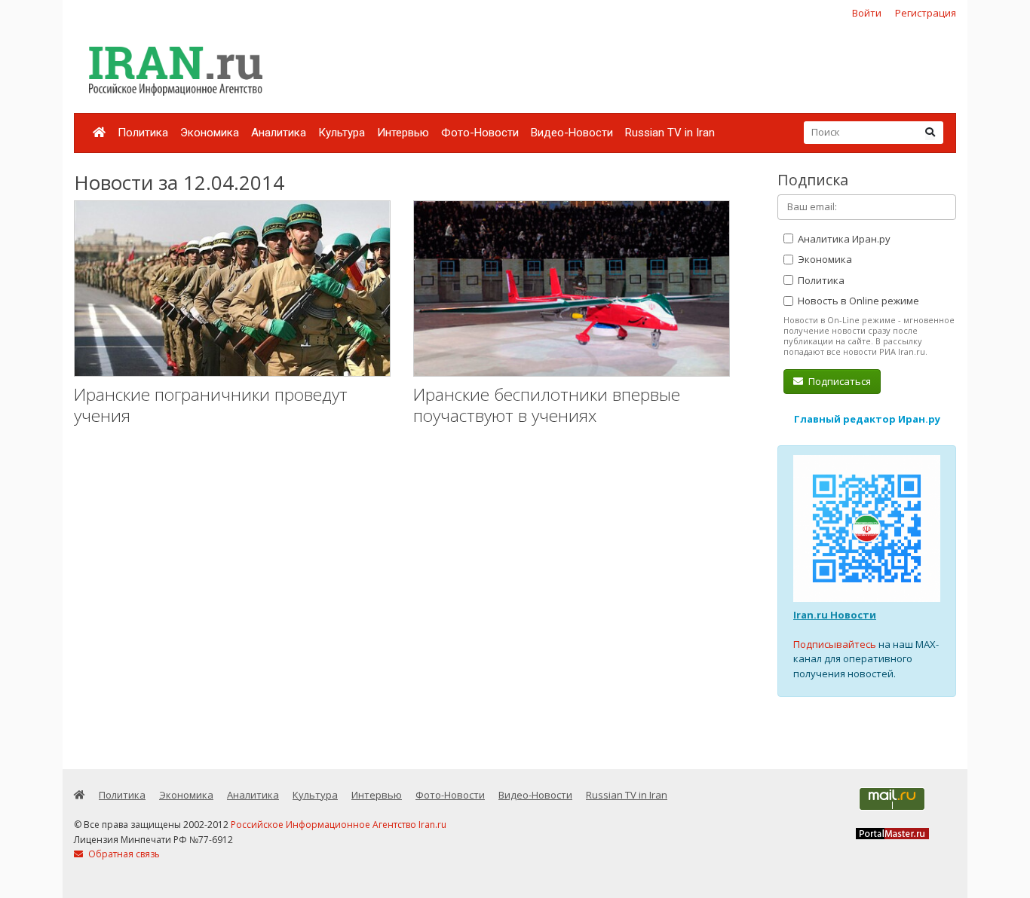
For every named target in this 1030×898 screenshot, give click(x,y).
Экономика (209, 132)
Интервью (403, 132)
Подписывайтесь (834, 644)
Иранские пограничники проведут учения (211, 405)
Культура (341, 132)
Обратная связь (123, 854)
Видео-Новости (572, 132)
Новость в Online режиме (857, 300)
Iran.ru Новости (834, 615)
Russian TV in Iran (670, 132)
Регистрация (925, 13)
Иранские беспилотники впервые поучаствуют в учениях (546, 405)
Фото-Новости (480, 132)
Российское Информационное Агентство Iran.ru (338, 824)
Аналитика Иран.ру (843, 239)
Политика (143, 132)
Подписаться (838, 381)
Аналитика (278, 132)
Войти (866, 13)
